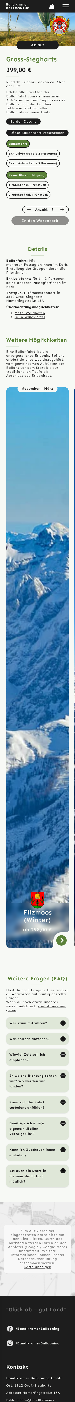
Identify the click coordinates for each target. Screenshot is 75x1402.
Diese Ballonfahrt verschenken (37, 133)
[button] (51, 6)
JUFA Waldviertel (30, 317)
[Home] (17, 6)
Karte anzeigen (37, 1267)
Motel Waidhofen (30, 313)
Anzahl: (42, 210)
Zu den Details (23, 121)
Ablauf (37, 45)
